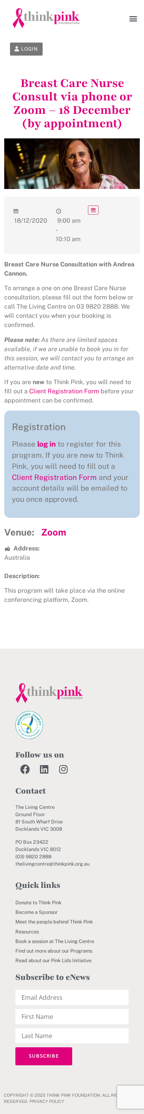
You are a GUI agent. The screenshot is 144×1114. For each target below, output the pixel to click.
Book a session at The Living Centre (54, 941)
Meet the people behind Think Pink (54, 922)
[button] (133, 18)
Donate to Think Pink (38, 902)
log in (46, 444)
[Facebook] (25, 769)
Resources (27, 932)
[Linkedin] (44, 769)
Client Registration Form (64, 391)
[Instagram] (63, 769)
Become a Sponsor (36, 912)
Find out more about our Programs (53, 951)
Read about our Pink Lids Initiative (53, 960)
